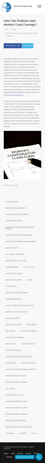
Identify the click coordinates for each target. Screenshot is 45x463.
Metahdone (31, 325)
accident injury (12, 202)
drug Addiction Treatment (17, 293)
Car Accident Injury (14, 280)
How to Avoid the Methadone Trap (20, 305)
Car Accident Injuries (14, 273)
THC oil (34, 433)
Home (6, 29)
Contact (20, 453)
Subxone (22, 433)
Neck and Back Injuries (15, 337)
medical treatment (13, 325)
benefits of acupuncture (16, 261)
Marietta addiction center (17, 312)
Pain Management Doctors (17, 408)
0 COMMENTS (28, 46)
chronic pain (11, 286)
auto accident (12, 248)
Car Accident (28, 267)
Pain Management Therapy (16, 414)
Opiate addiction (28, 344)
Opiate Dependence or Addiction (19, 357)
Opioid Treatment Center (16, 376)
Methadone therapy (28, 331)
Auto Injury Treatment (15, 254)
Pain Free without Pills (15, 395)
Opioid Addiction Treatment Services (20, 369)
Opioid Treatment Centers (16, 382)
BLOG (14, 29)
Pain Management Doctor (16, 401)
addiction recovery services (17, 214)
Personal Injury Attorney (16, 420)
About (6, 453)
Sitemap (9, 457)
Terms (36, 453)
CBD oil (29, 280)
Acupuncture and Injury (16, 208)
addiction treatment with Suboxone (21, 241)
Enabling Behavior (13, 299)
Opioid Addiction (28, 363)
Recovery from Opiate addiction (19, 427)
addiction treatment (14, 221)
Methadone (10, 331)
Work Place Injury (11, 185)
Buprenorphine (12, 267)
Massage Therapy (13, 318)
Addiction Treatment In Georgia (19, 235)
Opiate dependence (13, 350)
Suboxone (10, 433)
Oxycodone (10, 389)
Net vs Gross (11, 344)
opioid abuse (11, 363)
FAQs (13, 453)
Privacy (28, 453)
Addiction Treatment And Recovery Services (20, 228)
